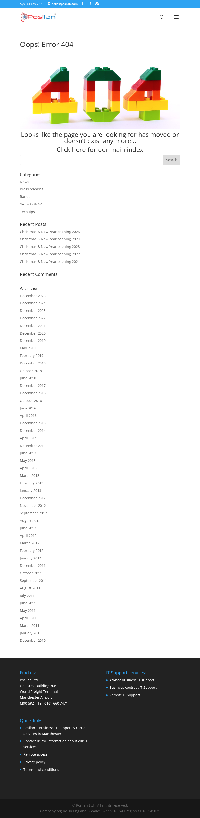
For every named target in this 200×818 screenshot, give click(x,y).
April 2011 (28, 618)
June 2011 (28, 603)
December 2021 (33, 325)
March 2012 (29, 543)
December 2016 (33, 393)
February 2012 (31, 550)
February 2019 (31, 355)
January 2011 (30, 633)
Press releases (31, 189)
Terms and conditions (41, 769)
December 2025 (33, 295)
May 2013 (28, 460)
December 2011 (33, 565)
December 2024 (33, 303)
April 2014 (28, 438)
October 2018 (31, 370)
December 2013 (33, 445)
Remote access (35, 754)
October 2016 (31, 400)
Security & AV (31, 204)
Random (27, 196)
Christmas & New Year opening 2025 (50, 231)
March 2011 (29, 625)
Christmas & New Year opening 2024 (50, 239)
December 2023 (33, 310)
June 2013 (28, 453)
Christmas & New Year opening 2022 (50, 254)
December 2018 (33, 363)
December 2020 (33, 333)
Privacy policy (34, 762)
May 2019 (28, 348)
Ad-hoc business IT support (132, 680)
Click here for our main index (100, 149)
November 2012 (33, 505)
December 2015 (33, 423)
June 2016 (28, 408)
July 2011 (27, 595)
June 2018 (28, 378)
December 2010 (33, 640)
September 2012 (33, 513)
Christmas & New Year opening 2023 (50, 246)
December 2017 (33, 385)
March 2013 (29, 475)
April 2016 (28, 415)
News (24, 181)
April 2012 (28, 535)
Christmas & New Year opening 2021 (50, 261)
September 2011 (33, 580)
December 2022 (33, 318)
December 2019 (33, 340)
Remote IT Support (125, 695)
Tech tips (27, 211)
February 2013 (31, 483)
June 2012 (28, 528)
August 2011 (30, 588)
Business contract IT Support (133, 687)
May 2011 (28, 610)
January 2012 (30, 558)
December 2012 (33, 498)
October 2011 (31, 573)
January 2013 (30, 490)
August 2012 (30, 520)
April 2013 (28, 468)
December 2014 (33, 430)
